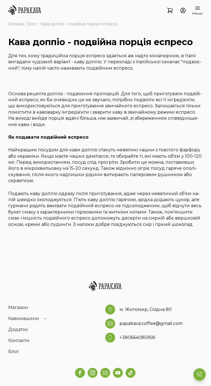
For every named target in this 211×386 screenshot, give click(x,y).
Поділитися (144, 242)
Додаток (18, 329)
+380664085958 (137, 337)
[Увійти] (182, 11)
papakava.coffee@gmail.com (151, 323)
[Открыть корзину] (170, 11)
